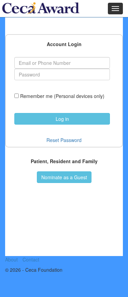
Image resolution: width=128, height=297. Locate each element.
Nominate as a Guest (64, 177)
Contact (31, 259)
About (11, 259)
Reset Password (64, 140)
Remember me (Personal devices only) (62, 96)
